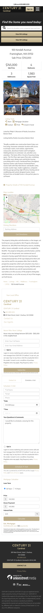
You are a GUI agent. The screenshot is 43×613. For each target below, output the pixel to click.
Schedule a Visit (30, 380)
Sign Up (29, 9)
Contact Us (8, 318)
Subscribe (21, 370)
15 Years (18, 489)
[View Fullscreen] (6, 206)
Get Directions (21, 234)
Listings (11, 281)
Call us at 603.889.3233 (21, 4)
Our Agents (8, 322)
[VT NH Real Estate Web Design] (21, 577)
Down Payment (9, 503)
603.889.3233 (21, 557)
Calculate (21, 519)
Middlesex (24, 281)
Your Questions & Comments (14, 417)
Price (5, 495)
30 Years (9, 489)
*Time (6, 409)
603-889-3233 (10, 312)
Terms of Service (14, 473)
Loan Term (7, 483)
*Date (6, 401)
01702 (7, 284)
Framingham (33, 281)
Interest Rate (8, 510)
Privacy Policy (21, 571)
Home (5, 281)
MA (17, 281)
